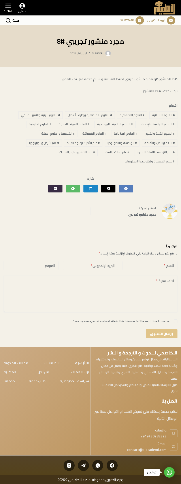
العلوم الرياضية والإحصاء (157, 124)
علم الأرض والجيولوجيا (44, 143)
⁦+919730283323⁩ (153, 436)
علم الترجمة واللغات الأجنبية (156, 152)
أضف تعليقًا (164, 281)
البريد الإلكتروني (102, 265)
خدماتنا (9, 381)
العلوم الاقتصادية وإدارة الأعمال (90, 115)
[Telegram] (83, 465)
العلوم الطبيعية (40, 124)
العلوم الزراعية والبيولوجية (115, 124)
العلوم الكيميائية (94, 133)
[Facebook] (126, 188)
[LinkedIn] (90, 188)
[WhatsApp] (73, 188)
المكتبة (10, 372)
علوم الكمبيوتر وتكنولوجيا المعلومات (150, 161)
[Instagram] (69, 465)
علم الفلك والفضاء (115, 152)
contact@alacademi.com (146, 449)
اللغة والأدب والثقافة (159, 143)
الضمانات (51, 363)
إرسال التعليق (161, 334)
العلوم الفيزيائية (125, 133)
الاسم (169, 265)
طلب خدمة (37, 381)
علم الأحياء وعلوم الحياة (83, 143)
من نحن (43, 372)
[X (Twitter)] (108, 188)
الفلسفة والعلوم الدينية (58, 133)
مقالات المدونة (16, 363)
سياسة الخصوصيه (74, 381)
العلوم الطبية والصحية (74, 124)
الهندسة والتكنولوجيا (122, 143)
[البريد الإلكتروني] (55, 188)
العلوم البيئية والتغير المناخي (40, 115)
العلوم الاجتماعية (132, 115)
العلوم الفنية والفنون (160, 133)
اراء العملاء (80, 372)
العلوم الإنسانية (163, 115)
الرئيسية (82, 363)
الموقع (50, 265)
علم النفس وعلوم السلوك (77, 152)
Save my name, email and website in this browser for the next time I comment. (122, 321)
